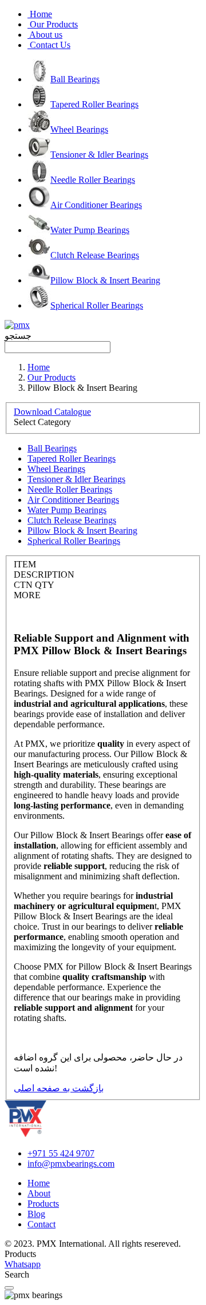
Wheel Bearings (79, 129)
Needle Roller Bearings (92, 180)
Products (43, 1203)
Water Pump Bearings (89, 230)
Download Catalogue (52, 412)
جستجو (18, 336)
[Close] (9, 1288)
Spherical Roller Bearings (96, 305)
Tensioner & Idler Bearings (99, 154)
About (38, 1193)
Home (38, 367)
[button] (103, 341)
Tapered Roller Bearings (94, 104)
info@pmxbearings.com (70, 1163)
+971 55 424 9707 (60, 1153)
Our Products (51, 377)
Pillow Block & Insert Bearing (105, 280)
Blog (36, 1214)
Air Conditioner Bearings (96, 205)
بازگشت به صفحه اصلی (59, 1088)
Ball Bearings (75, 79)
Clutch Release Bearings (94, 255)
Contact (41, 1224)
